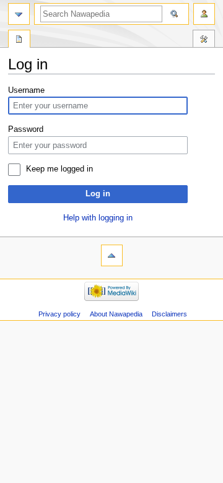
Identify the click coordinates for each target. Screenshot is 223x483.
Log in (97, 193)
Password (25, 129)
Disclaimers (169, 314)
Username (26, 90)
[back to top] (112, 255)
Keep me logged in (59, 169)
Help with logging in (98, 218)
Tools (203, 40)
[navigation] (19, 14)
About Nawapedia (116, 314)
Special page (19, 40)
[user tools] (204, 14)
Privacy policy (59, 314)
